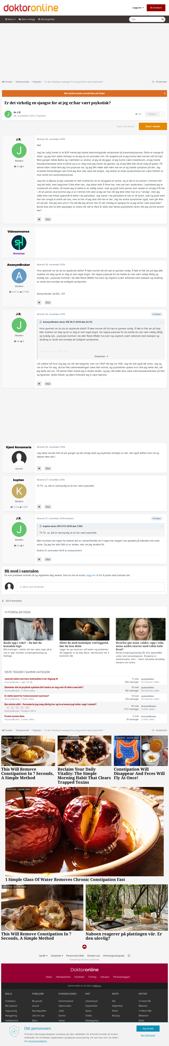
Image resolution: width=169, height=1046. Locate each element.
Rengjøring (11, 1015)
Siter (48, 219)
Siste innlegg (28, 19)
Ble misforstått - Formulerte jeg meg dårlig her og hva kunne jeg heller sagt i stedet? (50, 704)
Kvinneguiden (67, 993)
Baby (35, 1020)
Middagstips (92, 1020)
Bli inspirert (11, 1005)
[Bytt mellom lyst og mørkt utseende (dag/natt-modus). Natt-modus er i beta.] (129, 955)
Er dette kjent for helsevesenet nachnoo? (26, 696)
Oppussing (11, 1010)
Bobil (141, 1020)
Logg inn (137, 7)
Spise (88, 1010)
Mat (87, 993)
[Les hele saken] (28, 629)
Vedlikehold (11, 1020)
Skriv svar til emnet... (33, 586)
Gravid (35, 1005)
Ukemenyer (91, 1001)
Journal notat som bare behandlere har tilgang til (31, 678)
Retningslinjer (47, 19)
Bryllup (116, 1015)
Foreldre (38, 993)
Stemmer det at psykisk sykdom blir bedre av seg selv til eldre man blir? (44, 687)
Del (139, 114)
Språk (42, 955)
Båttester (144, 1015)
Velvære (104, 977)
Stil (114, 1001)
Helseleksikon (63, 977)
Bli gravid (37, 1001)
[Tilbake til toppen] (84, 947)
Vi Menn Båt (145, 1010)
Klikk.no (97, 985)
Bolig (8, 993)
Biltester (143, 1005)
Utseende (56, 955)
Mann (115, 1010)
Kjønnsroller (65, 1005)
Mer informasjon (148, 1035)
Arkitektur (10, 1001)
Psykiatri (41, 115)
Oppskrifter (91, 1005)
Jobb (61, 1010)
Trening (92, 977)
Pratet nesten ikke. (14, 716)
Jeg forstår (148, 1028)
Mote (115, 993)
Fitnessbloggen (121, 977)
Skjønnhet (117, 1005)
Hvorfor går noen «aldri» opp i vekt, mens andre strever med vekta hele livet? (140, 646)
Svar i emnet (153, 126)
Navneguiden (39, 1010)
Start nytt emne (125, 126)
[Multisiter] (39, 219)
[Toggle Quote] (40, 322)
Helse (49, 977)
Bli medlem (156, 7)
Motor (143, 993)
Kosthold (79, 977)
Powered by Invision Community (84, 959)
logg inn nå (93, 575)
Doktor (84, 969)
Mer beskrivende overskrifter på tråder (84, 93)
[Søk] (162, 19)
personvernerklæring (37, 1041)
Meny (10, 19)
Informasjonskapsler (114, 955)
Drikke (88, 1015)
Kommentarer (66, 1001)
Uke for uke (38, 1015)
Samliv (62, 1015)
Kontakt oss (93, 955)
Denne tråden (150, 19)
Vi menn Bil (145, 1001)
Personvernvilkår (75, 955)
